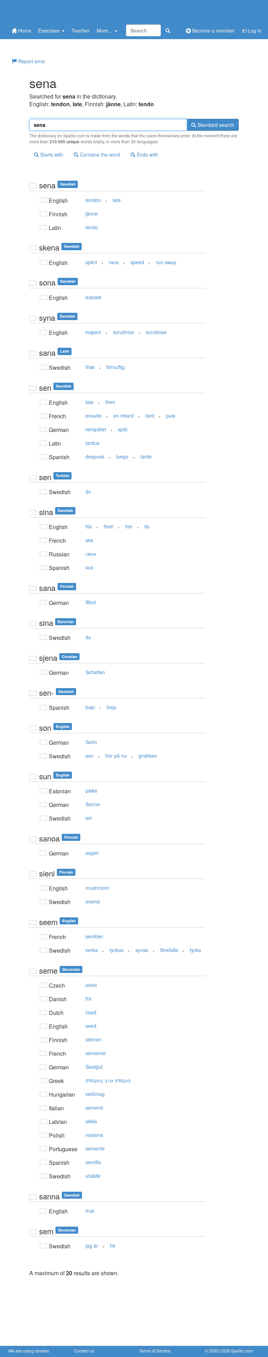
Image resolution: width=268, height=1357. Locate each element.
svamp (92, 901)
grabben (148, 755)
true (89, 1210)
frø (88, 998)
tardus (92, 442)
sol (88, 817)
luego (122, 456)
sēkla (91, 1121)
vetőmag (95, 1093)
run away (166, 262)
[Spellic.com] (45, 11)
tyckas (117, 949)
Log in (253, 30)
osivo (91, 984)
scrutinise (156, 332)
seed (90, 1025)
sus (89, 567)
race (114, 262)
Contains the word (99, 154)
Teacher (81, 30)
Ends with (146, 154)
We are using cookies (28, 1351)
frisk (90, 366)
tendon (93, 199)
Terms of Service (155, 1351)
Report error (31, 61)
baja (111, 706)
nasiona (94, 1134)
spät (122, 429)
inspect (93, 332)
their (108, 526)
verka (91, 949)
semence (95, 1052)
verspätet (95, 429)
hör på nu (116, 755)
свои (90, 553)
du (88, 491)
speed (137, 262)
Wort (90, 602)
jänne (91, 213)
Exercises (49, 30)
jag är (91, 1245)
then (110, 401)
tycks (195, 949)
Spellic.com (242, 1351)
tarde (146, 456)
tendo (91, 227)
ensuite (93, 415)
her (129, 526)
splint (91, 262)
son (89, 755)
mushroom (97, 887)
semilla (93, 1161)
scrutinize (123, 332)
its (146, 526)
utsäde (92, 1175)
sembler (94, 936)
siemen (93, 1039)
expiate (93, 297)
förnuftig (115, 366)
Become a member (212, 30)
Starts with (51, 154)
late (117, 199)
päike (91, 790)
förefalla (169, 949)
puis (170, 415)
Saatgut (94, 1066)
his (88, 526)
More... (105, 30)
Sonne (92, 804)
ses (89, 539)
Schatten (95, 672)
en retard (123, 415)
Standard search (215, 124)
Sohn (91, 741)
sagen (92, 852)
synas (141, 949)
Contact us (84, 1351)
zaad (90, 1012)
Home (24, 30)
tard (150, 415)
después (94, 456)
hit (112, 1245)
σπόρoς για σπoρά (108, 1080)
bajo (90, 706)
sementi (94, 1107)
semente (95, 1148)
